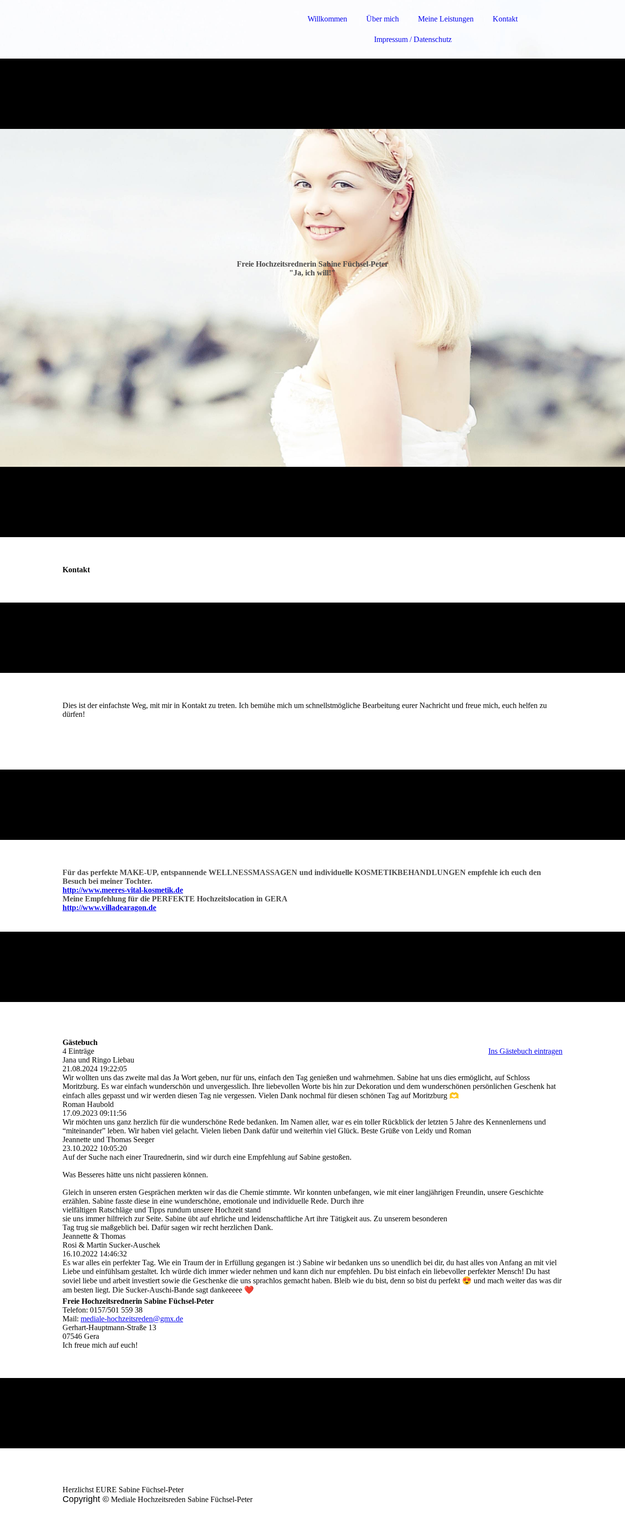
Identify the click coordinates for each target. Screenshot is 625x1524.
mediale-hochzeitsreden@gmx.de (132, 1319)
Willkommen (327, 19)
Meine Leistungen (446, 19)
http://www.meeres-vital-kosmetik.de (122, 890)
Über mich (382, 19)
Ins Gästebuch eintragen (525, 1051)
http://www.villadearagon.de (109, 907)
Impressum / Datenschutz (413, 39)
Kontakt (505, 19)
